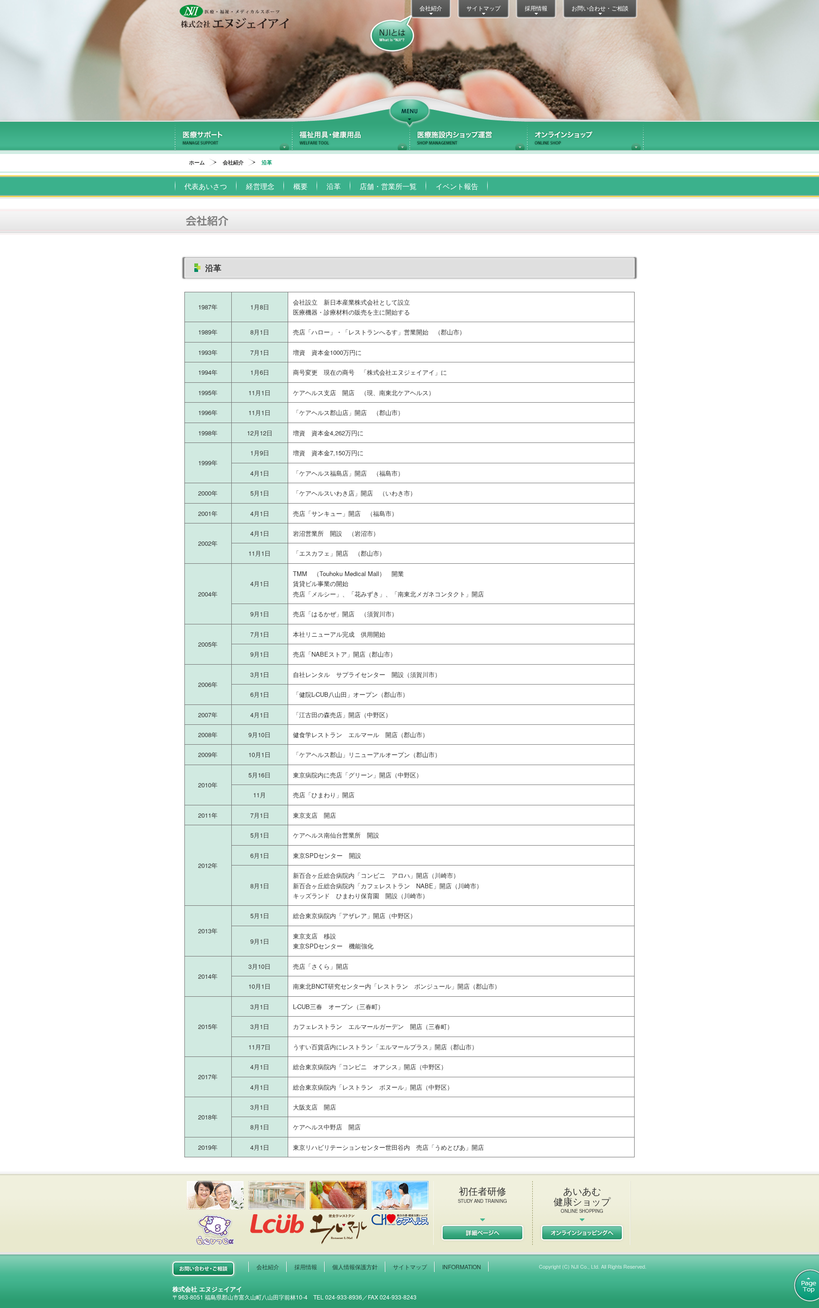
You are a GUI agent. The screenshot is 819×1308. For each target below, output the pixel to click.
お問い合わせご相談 (203, 1269)
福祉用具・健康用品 (351, 136)
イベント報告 (457, 185)
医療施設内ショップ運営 (468, 136)
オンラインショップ (586, 136)
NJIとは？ (392, 34)
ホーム (197, 162)
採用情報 (536, 8)
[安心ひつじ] (215, 1213)
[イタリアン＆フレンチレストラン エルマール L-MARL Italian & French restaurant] (338, 1212)
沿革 (334, 185)
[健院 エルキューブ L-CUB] (276, 1207)
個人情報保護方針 (355, 1267)
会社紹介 (430, 8)
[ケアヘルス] (400, 1203)
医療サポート (233, 136)
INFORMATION (461, 1267)
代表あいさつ (205, 185)
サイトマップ (483, 8)
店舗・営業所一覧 (388, 185)
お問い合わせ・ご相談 (600, 8)
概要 (300, 185)
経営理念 (260, 185)
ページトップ (801, 1285)
